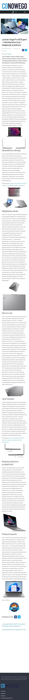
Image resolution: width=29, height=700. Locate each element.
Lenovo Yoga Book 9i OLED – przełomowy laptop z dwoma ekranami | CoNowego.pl (13, 440)
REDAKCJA (3, 693)
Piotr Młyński (8, 54)
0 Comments (15, 48)
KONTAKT (3, 691)
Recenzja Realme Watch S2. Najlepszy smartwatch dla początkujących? (13, 625)
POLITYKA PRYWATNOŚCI (7, 698)
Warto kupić (4, 50)
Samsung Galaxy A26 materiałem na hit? (14, 629)
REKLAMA (3, 695)
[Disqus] (14, 651)
